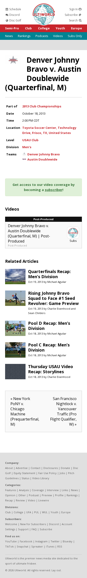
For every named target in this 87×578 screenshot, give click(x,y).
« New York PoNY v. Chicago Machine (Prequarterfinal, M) (24, 411)
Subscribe (71, 15)
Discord (14, 15)
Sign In (73, 9)
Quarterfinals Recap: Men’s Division (49, 274)
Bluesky (67, 541)
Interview (53, 490)
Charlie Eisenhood (58, 308)
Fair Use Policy (47, 473)
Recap (9, 500)
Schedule (15, 9)
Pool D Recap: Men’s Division (49, 325)
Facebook (26, 541)
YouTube (11, 541)
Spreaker (37, 546)
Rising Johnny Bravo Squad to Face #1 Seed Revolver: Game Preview (53, 298)
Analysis (24, 490)
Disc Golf (15, 20)
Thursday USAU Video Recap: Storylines (50, 369)
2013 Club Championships (41, 106)
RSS (59, 546)
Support (23, 529)
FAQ (34, 529)
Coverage (38, 490)
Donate (65, 468)
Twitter (55, 541)
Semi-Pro (12, 28)
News (9, 36)
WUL (45, 512)
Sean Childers (36, 313)
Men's (26, 147)
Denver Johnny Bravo (43, 154)
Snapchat (22, 546)
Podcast (34, 495)
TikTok (9, 546)
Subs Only (75, 36)
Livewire (43, 500)
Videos (58, 36)
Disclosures (50, 468)
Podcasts (41, 36)
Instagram (41, 541)
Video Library (40, 478)
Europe (76, 28)
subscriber (53, 190)
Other (22, 495)
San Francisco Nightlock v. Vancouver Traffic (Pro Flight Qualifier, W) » (63, 411)
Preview (47, 495)
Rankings (24, 36)
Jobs (62, 473)
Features (10, 490)
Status (25, 478)
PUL (36, 512)
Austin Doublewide (42, 159)
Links (65, 490)
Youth (60, 28)
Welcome (11, 524)
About (9, 468)
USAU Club (30, 140)
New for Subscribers (33, 524)
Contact (35, 468)
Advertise (22, 468)
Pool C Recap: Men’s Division (49, 347)
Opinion (10, 495)
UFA (28, 512)
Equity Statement (24, 473)
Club (28, 28)
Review (20, 500)
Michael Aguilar (56, 282)
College (44, 28)
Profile (59, 495)
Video (31, 500)
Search (73, 20)
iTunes (50, 546)
